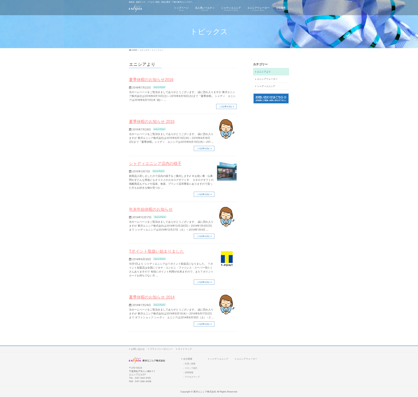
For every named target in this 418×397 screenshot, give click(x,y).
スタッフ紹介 (191, 368)
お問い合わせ (138, 349)
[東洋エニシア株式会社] (135, 9)
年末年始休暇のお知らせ (151, 209)
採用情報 (189, 372)
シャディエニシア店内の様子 (155, 163)
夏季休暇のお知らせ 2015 (152, 121)
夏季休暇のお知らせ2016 (151, 79)
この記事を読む (226, 106)
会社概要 (187, 358)
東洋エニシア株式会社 (204, 391)
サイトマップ (185, 349)
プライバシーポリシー (161, 349)
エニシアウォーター (267, 79)
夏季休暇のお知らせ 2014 (152, 297)
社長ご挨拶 (190, 363)
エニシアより (159, 87)
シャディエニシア (266, 86)
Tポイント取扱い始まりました (156, 251)
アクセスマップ (192, 377)
